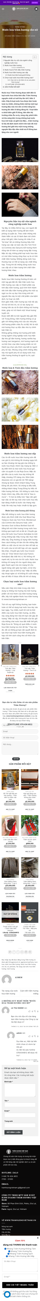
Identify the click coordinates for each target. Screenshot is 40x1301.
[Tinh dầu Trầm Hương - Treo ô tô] (29, 654)
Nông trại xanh (7, 1226)
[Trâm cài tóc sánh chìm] (29, 825)
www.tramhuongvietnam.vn (15, 599)
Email (7, 1111)
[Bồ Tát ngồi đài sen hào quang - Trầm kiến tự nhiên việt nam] (10, 779)
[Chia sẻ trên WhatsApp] (10, 952)
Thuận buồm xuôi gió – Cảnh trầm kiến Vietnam (10, 928)
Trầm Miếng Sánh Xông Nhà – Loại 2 (10, 882)
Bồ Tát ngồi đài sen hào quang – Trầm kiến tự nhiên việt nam (10, 796)
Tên (6, 1101)
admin (33, 36)
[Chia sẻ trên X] (18, 952)
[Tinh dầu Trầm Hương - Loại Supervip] (10, 654)
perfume (12, 966)
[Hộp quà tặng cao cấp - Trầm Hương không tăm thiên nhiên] (29, 779)
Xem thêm (34, 2)
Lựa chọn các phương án (10, 895)
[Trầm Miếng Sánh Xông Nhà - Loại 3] (29, 867)
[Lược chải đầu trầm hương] (10, 825)
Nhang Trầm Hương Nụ (21, 1251)
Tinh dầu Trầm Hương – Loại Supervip (10, 670)
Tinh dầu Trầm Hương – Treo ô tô (29, 669)
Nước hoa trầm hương (13, 65)
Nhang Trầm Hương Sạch (21, 1254)
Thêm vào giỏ (30, 684)
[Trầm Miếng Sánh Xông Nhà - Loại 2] (10, 867)
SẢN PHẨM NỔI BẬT (12, 87)
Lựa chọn (29, 940)
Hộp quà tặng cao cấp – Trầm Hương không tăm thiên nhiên (29, 796)
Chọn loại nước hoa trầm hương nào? (19, 78)
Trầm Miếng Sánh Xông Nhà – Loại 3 (29, 882)
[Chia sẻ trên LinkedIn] (26, 952)
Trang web (8, 1121)
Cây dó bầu (6, 1232)
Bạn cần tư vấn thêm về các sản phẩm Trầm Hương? (23, 81)
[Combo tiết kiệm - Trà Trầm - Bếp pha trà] (29, 912)
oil (8, 966)
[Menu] (3, 9)
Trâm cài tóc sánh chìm (29, 840)
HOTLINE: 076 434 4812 (16, 84)
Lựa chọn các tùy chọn (10, 689)
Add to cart (10, 809)
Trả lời (35, 1026)
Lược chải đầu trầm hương (10, 840)
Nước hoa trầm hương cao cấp (16, 72)
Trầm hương (20, 27)
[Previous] (1, 670)
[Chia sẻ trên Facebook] (14, 952)
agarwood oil (15, 962)
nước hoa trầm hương (12, 964)
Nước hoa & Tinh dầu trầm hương (17, 70)
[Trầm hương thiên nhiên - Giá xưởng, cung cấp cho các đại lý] (20, 9)
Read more (10, 940)
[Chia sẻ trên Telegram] (30, 952)
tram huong (11, 969)
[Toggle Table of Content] (33, 57)
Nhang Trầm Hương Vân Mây (21, 1256)
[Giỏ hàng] (36, 9)
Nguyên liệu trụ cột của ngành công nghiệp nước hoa (18, 61)
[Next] (38, 670)
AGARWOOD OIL (20, 67)
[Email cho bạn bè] (22, 952)
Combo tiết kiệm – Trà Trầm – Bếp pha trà (30, 928)
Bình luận (8, 1082)
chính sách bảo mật (15, 1294)
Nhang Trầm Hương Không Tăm (21, 1249)
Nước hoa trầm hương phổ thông (19, 75)
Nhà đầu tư (6, 1235)
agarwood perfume (27, 962)
